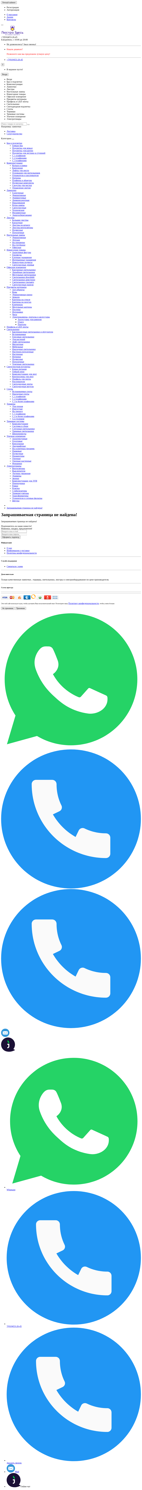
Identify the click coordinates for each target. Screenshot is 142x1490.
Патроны (16, 178)
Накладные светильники (24, 349)
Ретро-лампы (18, 205)
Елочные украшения (22, 257)
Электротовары (14, 466)
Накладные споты (20, 394)
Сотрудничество (14, 134)
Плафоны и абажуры (22, 180)
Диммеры (16, 476)
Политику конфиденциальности (83, 603)
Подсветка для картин (22, 150)
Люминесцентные (20, 200)
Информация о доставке (18, 550)
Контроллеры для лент (23, 376)
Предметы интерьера (16, 287)
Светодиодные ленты (22, 384)
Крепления (17, 168)
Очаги (21, 322)
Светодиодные (19, 208)
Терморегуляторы (20, 493)
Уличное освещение (16, 436)
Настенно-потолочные (23, 352)
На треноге (17, 411)
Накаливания (18, 203)
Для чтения (17, 406)
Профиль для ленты (21, 379)
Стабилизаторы (19, 491)
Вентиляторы (18, 468)
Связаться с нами (15, 566)
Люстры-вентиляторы (22, 227)
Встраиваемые (19, 334)
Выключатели (18, 471)
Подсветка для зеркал (22, 148)
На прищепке (18, 242)
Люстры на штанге (21, 225)
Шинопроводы (19, 434)
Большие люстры (20, 220)
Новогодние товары (16, 250)
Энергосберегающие (22, 215)
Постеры (16, 309)
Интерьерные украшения (24, 260)
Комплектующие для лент (24, 374)
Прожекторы (18, 456)
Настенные (17, 354)
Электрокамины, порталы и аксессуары (31, 317)
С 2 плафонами (19, 158)
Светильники (13, 329)
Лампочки (11, 190)
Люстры (10, 217)
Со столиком (18, 419)
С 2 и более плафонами (23, 416)
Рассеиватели (18, 381)
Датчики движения (21, 473)
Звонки (15, 478)
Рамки (15, 486)
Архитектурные (19, 438)
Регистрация (13, 7)
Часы (14, 314)
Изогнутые (17, 409)
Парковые (17, 451)
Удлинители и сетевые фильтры (27, 498)
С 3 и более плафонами (23, 401)
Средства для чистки (22, 185)
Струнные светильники (23, 429)
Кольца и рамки (19, 165)
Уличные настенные (21, 461)
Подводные (17, 453)
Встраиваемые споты (22, 391)
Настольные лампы (16, 235)
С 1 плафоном (19, 155)
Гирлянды (17, 255)
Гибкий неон (18, 371)
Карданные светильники (24, 270)
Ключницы (17, 304)
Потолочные (18, 232)
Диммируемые (19, 198)
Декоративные (19, 195)
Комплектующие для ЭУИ (24, 481)
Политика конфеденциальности (22, 553)
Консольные (18, 443)
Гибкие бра (17, 145)
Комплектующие (15, 163)
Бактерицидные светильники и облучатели (32, 332)
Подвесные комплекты (23, 183)
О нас (9, 548)
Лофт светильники (21, 342)
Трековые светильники (23, 431)
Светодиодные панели (23, 285)
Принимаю (20, 608)
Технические (18, 210)
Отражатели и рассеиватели (25, 175)
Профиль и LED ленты (17, 327)
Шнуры (15, 501)
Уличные (16, 458)
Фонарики (17, 463)
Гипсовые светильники (23, 337)
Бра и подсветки (14, 143)
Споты (10, 389)
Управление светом (21, 188)
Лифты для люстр (20, 170)
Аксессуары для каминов (30, 319)
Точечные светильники (23, 364)
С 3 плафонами (19, 160)
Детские (16, 240)
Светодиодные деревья (23, 265)
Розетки (16, 488)
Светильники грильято (23, 282)
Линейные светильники (23, 272)
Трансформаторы (20, 496)
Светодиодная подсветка (18, 366)
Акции (10, 17)
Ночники (16, 357)
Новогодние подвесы (22, 262)
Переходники (18, 483)
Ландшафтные (19, 446)
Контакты (11, 19)
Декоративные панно (22, 294)
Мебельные (17, 347)
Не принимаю (7, 608)
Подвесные (17, 230)
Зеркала (16, 297)
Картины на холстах (21, 302)
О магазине (12, 14)
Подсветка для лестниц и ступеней (28, 153)
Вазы (14, 292)
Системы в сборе (20, 426)
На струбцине (18, 245)
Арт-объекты (18, 289)
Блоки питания (19, 369)
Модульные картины (22, 307)
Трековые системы (15, 421)
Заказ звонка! (21, 44)
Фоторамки (17, 312)
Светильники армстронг (23, 280)
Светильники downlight (23, 277)
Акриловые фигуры (21, 252)
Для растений (18, 339)
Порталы (22, 324)
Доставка (11, 131)
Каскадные (17, 222)
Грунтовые (17, 441)
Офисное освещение (16, 267)
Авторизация (13, 10)
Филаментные (19, 212)
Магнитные (17, 344)
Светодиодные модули (23, 386)
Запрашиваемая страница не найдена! (24, 508)
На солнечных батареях (23, 448)
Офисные (16, 247)
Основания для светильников (26, 173)
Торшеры (11, 404)
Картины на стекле (21, 299)
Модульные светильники (24, 275)
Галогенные (18, 193)
